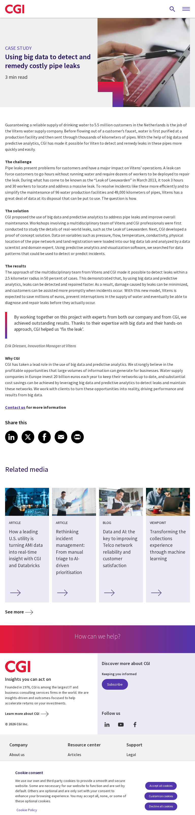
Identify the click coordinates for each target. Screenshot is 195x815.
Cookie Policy (27, 810)
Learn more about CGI (22, 713)
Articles (74, 754)
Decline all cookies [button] (161, 806)
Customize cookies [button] (161, 796)
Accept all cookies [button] (161, 786)
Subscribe (115, 684)
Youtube (121, 724)
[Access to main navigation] (186, 9)
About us (17, 754)
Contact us (15, 407)
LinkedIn (107, 724)
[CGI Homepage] (14, 9)
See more (14, 612)
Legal (131, 754)
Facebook (135, 724)
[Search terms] (172, 9)
